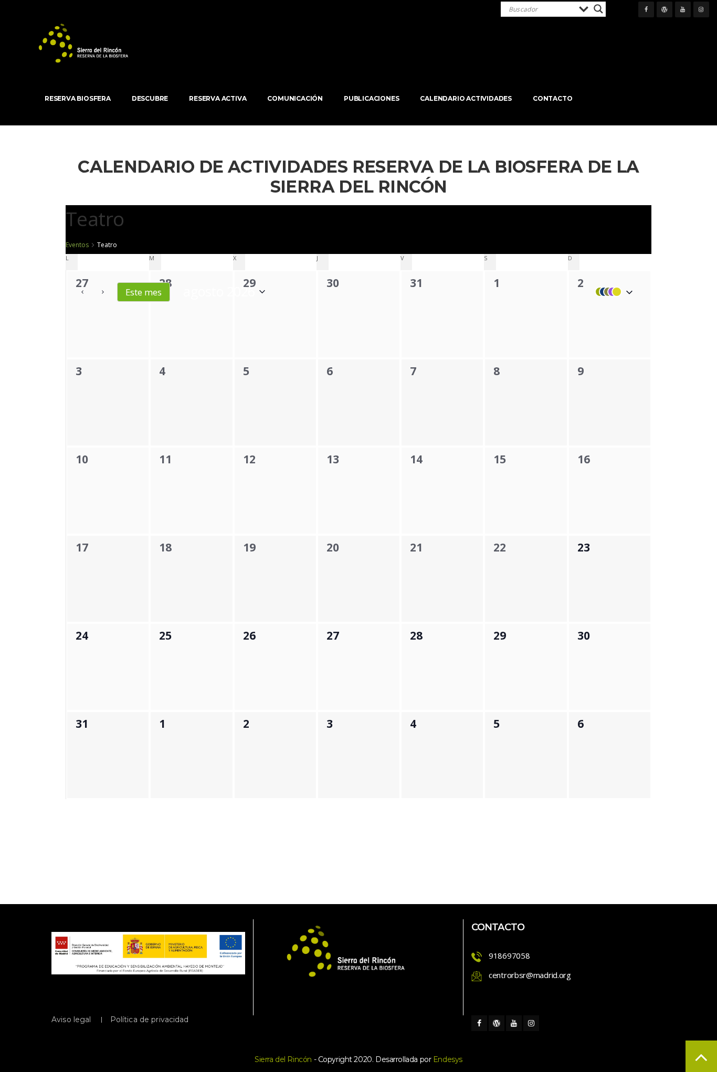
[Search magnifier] (598, 9)
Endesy (447, 1059)
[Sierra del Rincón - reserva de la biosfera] (84, 43)
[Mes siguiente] (103, 291)
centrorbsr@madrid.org (530, 975)
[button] (611, 291)
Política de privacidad (149, 1019)
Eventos (77, 245)
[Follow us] (646, 9)
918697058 (509, 955)
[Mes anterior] (82, 291)
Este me (143, 292)
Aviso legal (71, 1019)
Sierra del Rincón (283, 1059)
